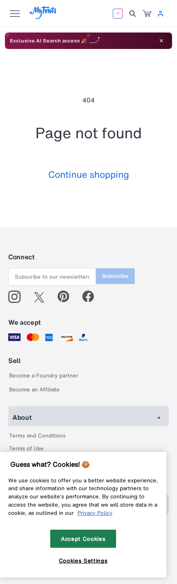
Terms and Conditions (37, 436)
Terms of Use (26, 448)
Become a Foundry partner (43, 375)
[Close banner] (161, 41)
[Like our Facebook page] (91, 297)
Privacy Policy (94, 513)
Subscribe (115, 276)
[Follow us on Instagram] (17, 297)
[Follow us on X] (42, 297)
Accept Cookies (83, 539)
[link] (146, 13)
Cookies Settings (83, 560)
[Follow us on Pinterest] (67, 297)
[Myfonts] (43, 16)
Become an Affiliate (34, 389)
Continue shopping (88, 174)
